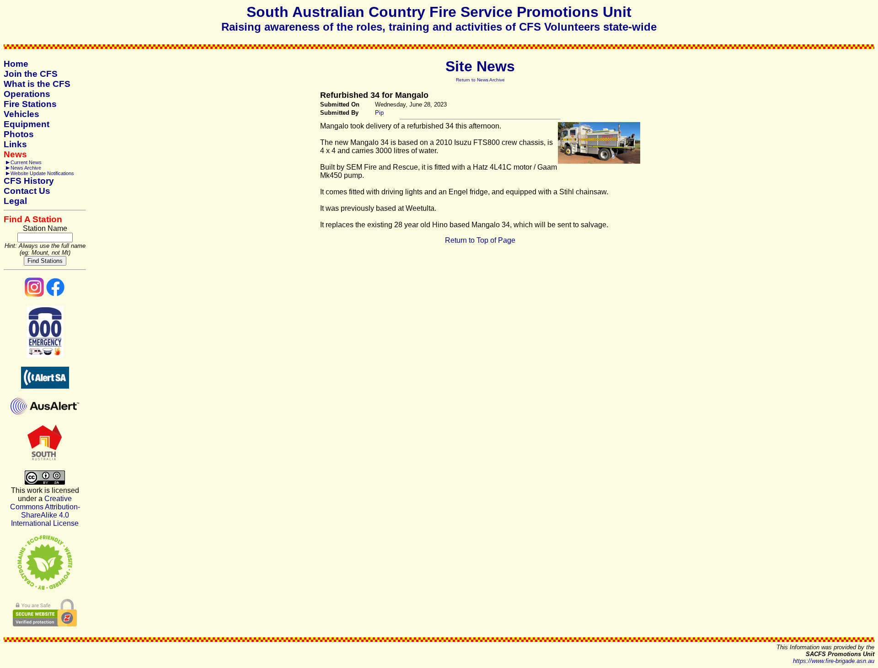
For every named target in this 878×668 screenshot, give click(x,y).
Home (16, 64)
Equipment (26, 124)
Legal (15, 201)
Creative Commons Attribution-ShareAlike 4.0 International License (45, 511)
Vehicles (21, 114)
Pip (379, 112)
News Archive (26, 168)
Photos (19, 134)
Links (15, 144)
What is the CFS (37, 84)
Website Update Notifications (42, 173)
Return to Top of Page (480, 240)
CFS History (29, 181)
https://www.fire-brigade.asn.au (833, 660)
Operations (27, 94)
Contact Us (27, 191)
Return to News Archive (480, 79)
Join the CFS (31, 74)
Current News (26, 162)
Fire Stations (30, 104)
